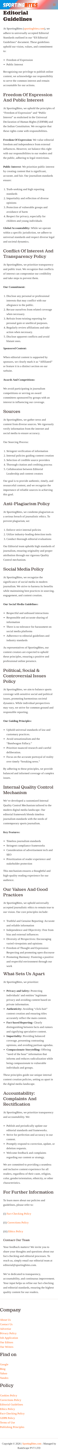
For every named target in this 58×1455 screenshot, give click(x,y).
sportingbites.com (34, 28)
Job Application (9, 1337)
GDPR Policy (7, 1418)
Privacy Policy (8, 1333)
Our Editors (6, 1342)
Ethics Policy (15, 1231)
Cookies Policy (8, 1395)
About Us (5, 1319)
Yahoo (3, 1373)
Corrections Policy (18, 1222)
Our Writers (6, 1346)
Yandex (4, 1377)
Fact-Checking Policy (19, 1213)
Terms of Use (7, 1422)
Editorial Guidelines (11, 1404)
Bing (2, 1368)
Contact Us (6, 1324)
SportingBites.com (31, 1443)
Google (4, 1364)
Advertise (5, 1328)
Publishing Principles (12, 1427)
